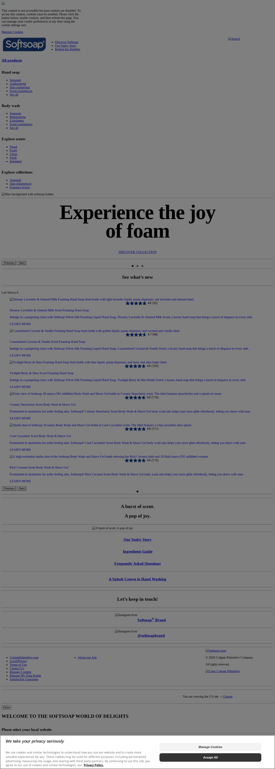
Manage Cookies (210, 747)
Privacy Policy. (94, 765)
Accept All (210, 757)
